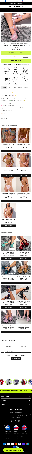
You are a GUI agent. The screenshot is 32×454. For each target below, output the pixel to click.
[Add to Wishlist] (29, 14)
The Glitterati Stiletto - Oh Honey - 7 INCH (23, 277)
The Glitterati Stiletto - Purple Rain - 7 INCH (8, 302)
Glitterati (3, 118)
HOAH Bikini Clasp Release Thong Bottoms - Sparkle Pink (23, 195)
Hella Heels (3, 414)
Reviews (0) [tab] (8, 346)
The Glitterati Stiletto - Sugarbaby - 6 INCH (8, 326)
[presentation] (16, 27)
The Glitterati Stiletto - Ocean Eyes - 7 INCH (8, 277)
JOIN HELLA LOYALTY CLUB (16, 3)
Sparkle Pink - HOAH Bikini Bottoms (23, 169)
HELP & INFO (5, 396)
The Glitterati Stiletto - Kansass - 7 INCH (24, 253)
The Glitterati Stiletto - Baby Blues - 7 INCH (8, 253)
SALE (12, 10)
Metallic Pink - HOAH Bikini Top (8, 145)
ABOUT (3, 404)
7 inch (8, 43)
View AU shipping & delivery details (19, 438)
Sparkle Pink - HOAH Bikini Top (8, 220)
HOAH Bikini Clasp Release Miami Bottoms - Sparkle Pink (8, 195)
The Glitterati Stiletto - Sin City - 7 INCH (23, 302)
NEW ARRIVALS (5, 10)
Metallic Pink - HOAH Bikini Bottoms (24, 145)
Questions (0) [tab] (23, 346)
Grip (9, 87)
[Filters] (2, 351)
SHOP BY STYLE (20, 10)
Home (4, 43)
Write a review (16, 358)
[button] (2, 6)
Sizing (14, 87)
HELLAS (3, 400)
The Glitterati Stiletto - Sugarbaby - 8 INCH (24, 326)
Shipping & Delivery (23, 87)
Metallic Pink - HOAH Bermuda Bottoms (8, 169)
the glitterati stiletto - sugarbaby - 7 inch (20, 43)
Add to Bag (8, 150)
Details (4, 87)
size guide (25, 57)
